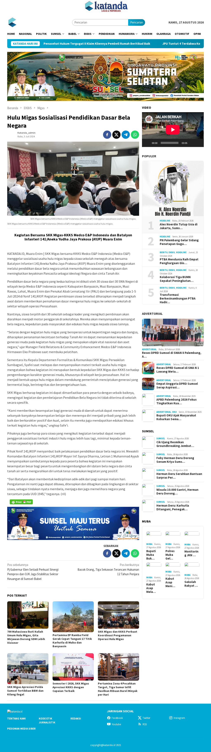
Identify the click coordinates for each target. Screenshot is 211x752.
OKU (174, 411)
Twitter (146, 718)
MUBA (149, 544)
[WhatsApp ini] (135, 135)
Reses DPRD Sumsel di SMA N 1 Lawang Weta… (177, 369)
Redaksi (75, 718)
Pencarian (136, 22)
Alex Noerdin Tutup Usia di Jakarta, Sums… (178, 226)
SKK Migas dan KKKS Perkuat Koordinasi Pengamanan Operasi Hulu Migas (117, 635)
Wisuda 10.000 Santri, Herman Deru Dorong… (177, 491)
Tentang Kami (16, 718)
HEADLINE (165, 220)
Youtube (116, 724)
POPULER (149, 156)
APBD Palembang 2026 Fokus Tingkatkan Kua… (176, 401)
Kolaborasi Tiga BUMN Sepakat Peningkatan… (176, 279)
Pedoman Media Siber (21, 728)
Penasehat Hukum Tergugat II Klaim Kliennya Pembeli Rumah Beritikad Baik (67, 43)
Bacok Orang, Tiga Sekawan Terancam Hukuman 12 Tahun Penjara (108, 569)
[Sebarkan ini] (107, 135)
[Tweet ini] (116, 135)
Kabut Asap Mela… (151, 588)
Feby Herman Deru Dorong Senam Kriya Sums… (175, 460)
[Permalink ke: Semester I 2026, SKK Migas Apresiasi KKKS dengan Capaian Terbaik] (73, 667)
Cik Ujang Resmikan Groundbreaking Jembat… (175, 444)
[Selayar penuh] (198, 143)
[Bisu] (192, 143)
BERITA (164, 252)
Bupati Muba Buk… (151, 554)
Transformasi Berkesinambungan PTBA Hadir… (178, 298)
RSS (145, 724)
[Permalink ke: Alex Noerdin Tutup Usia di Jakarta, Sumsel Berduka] (173, 188)
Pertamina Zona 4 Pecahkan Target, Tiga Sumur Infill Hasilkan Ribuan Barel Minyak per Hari (117, 689)
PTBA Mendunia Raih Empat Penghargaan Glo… (179, 261)
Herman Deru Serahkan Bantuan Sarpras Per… (179, 475)
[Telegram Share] (126, 135)
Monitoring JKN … (191, 553)
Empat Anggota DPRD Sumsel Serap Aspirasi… (177, 385)
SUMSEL (160, 438)
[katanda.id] (12, 22)
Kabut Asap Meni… (170, 582)
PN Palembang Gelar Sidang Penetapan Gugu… (179, 242)
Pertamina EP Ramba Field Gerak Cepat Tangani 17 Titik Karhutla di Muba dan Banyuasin (72, 640)
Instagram (179, 718)
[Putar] (147, 143)
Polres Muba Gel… (170, 554)
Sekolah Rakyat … (191, 584)
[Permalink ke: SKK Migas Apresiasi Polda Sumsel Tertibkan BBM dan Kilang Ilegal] (27, 668)
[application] (173, 129)
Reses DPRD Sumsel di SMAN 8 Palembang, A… (171, 354)
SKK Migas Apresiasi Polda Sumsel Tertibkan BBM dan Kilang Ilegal (25, 690)
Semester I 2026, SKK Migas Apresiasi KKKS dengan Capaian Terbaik (71, 687)
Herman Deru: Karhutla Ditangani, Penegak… (172, 507)
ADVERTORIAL (152, 313)
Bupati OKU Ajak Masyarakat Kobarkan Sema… (176, 417)
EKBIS (172, 252)
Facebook (117, 718)
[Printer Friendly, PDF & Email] (21, 501)
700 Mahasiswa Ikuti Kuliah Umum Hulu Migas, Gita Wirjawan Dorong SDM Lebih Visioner (26, 637)
